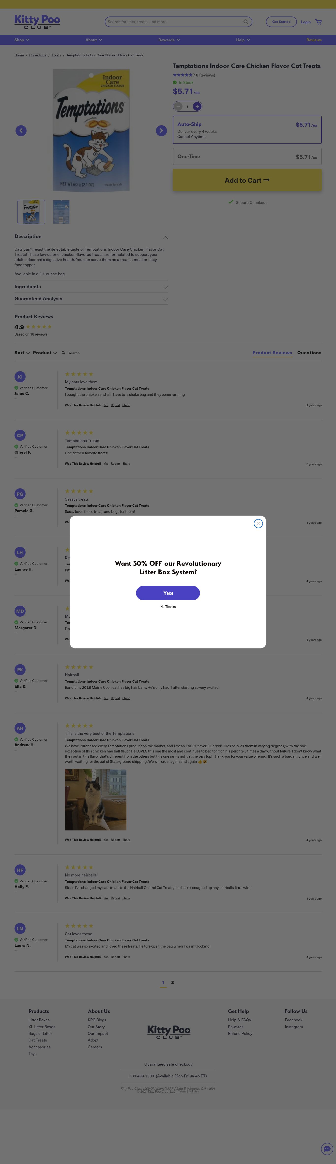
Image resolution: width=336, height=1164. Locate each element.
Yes (168, 593)
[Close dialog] (258, 523)
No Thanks (168, 606)
